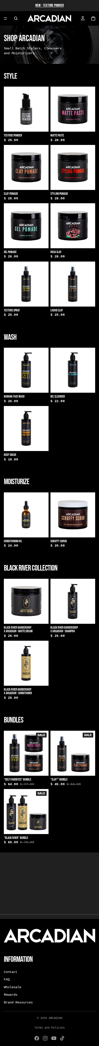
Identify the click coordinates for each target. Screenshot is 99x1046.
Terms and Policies (49, 1028)
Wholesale (12, 987)
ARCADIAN (55, 1018)
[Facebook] (37, 1038)
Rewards (10, 995)
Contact (10, 972)
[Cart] (93, 18)
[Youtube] (54, 1038)
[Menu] (5, 18)
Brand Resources (18, 1002)
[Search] (16, 18)
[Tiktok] (62, 1038)
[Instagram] (45, 1038)
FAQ (7, 980)
